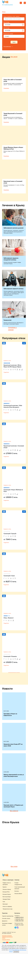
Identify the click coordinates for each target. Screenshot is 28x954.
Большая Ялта (6, 891)
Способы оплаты (6, 918)
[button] (25, 3)
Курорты (5, 887)
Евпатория (5, 904)
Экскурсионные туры (7, 908)
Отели (3, 12)
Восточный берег (7, 896)
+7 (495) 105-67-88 (19, 920)
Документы (4, 920)
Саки (4, 901)
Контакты (17, 891)
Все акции (14, 56)
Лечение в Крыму (7, 889)
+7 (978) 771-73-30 (19, 924)
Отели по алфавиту (7, 906)
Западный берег (6, 899)
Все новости (14, 811)
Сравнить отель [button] (7, 360)
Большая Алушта (7, 894)
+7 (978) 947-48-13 (19, 919)
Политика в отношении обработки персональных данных (7, 936)
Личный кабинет (18, 893)
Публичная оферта (6, 939)
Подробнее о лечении (12, 328)
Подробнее (6, 372)
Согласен (16, 951)
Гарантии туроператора (7, 916)
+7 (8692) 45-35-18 (19, 917)
